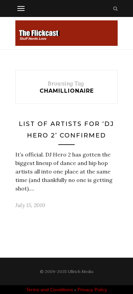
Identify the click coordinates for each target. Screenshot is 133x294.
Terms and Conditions (49, 289)
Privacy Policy (92, 289)
